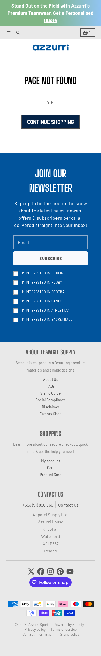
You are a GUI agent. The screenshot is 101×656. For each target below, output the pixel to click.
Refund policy (68, 634)
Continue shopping (50, 121)
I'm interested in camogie (43, 300)
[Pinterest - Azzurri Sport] (60, 571)
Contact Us (68, 504)
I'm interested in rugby (41, 282)
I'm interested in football (44, 291)
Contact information (37, 634)
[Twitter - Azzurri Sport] (31, 571)
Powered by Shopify (69, 624)
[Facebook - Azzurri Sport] (40, 571)
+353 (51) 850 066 (38, 504)
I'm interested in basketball (46, 319)
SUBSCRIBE (50, 258)
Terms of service (64, 629)
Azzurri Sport (38, 624)
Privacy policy (35, 629)
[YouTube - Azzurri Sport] (70, 571)
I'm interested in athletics (44, 310)
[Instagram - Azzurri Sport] (50, 571)
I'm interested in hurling (43, 273)
